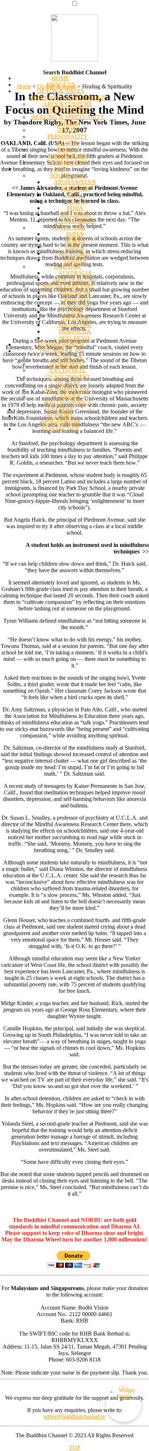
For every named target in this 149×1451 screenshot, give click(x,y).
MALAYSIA (75, 338)
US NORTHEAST (68, 390)
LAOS (75, 312)
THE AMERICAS (60, 351)
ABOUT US (60, 85)
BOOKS (68, 149)
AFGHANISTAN (75, 182)
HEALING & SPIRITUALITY (68, 117)
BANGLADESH (75, 221)
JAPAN (75, 234)
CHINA (74, 247)
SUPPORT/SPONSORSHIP (60, 419)
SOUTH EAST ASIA (67, 286)
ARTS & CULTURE (67, 104)
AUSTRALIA (75, 273)
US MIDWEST (68, 364)
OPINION (68, 123)
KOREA (75, 240)
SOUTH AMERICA (68, 403)
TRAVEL (67, 143)
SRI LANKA (75, 214)
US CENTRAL (68, 370)
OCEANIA (67, 266)
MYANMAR (75, 292)
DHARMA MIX (67, 156)
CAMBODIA (75, 305)
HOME (60, 78)
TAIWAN (75, 260)
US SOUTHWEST (67, 377)
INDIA (75, 208)
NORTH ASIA (67, 227)
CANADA (68, 396)
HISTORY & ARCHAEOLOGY (67, 98)
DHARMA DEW (67, 111)
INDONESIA (75, 331)
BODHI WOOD (67, 162)
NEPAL (74, 195)
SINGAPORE (74, 325)
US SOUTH (67, 357)
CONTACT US (60, 429)
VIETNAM (75, 318)
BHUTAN (75, 201)
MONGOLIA (75, 253)
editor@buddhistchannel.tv (74, 1416)
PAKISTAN (75, 188)
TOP (74, 1448)
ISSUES (67, 130)
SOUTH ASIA (67, 175)
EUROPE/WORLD (60, 344)
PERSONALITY (67, 136)
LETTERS (60, 409)
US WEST (67, 383)
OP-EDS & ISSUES (60, 91)
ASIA (60, 169)
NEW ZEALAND (75, 279)
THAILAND (75, 299)
